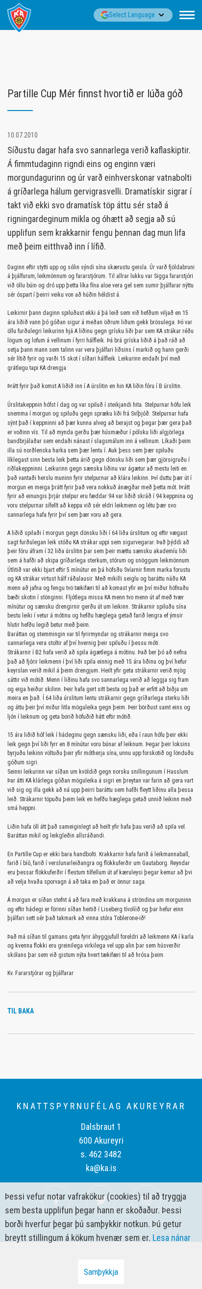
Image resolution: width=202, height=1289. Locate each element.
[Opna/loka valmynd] (187, 15)
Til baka (20, 1011)
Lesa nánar (171, 1238)
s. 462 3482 (101, 1154)
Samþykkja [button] (101, 1272)
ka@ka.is (101, 1168)
